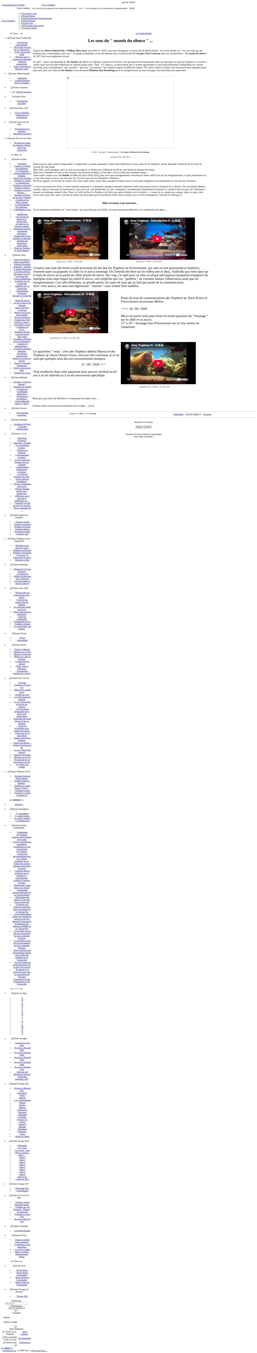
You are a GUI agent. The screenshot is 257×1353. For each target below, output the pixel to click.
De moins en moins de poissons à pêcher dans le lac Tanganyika (22, 146)
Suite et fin (22, 1177)
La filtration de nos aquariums (22, 1245)
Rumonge (22, 1112)
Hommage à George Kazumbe (22, 570)
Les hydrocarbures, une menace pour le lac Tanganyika (22, 274)
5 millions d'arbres (22, 624)
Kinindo (22, 1127)
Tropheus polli (22, 534)
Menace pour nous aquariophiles (22, 314)
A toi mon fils (22, 574)
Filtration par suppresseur (22, 242)
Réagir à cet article (143, 427)
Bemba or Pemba (22, 188)
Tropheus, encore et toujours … (22, 191)
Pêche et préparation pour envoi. (22, 485)
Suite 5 (22, 1165)
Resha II (22, 1124)
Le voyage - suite (22, 1150)
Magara (22, 1107)
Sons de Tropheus (23, 92)
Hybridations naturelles (22, 102)
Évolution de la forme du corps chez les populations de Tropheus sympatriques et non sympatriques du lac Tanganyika (21, 977)
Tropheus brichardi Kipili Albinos (22, 777)
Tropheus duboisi (22, 529)
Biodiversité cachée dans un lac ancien (22, 886)
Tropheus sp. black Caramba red (22, 794)
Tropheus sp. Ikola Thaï (22, 1215)
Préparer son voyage (22, 652)
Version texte (24, 1342)
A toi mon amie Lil (22, 581)
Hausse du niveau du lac (22, 746)
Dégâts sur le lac (22, 695)
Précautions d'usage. (22, 229)
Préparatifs (22, 1145)
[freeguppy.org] (9, 1350)
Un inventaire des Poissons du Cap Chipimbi (22, 462)
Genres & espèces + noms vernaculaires (22, 260)
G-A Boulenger (22, 171)
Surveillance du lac (22, 325)
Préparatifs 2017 (22, 1188)
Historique (22, 164)
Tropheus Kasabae (22, 532)
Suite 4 (22, 1162)
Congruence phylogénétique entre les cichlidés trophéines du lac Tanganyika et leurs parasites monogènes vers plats (22, 861)
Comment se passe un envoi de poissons (22, 504)
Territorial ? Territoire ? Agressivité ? (21, 295)
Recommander (24, 1338)
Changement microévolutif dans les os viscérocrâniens (22, 892)
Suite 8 (22, 1172)
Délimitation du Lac (22, 621)
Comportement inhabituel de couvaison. (22, 469)
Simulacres (22, 78)
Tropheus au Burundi (22, 185)
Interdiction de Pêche (22, 134)
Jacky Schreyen (22, 579)
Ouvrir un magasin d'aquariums (22, 364)
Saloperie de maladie (22, 387)
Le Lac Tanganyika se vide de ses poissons (22, 704)
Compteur (16, 1313)
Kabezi (22, 1103)
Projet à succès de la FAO (22, 369)
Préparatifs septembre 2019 (22, 1078)
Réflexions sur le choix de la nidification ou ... (22, 498)
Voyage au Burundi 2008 (22, 1063)
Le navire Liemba (22, 1249)
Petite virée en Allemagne (22, 667)
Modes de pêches (22, 300)
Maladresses (22, 214)
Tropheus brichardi (22, 527)
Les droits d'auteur (22, 1231)
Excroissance (22, 389)
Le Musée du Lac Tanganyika (22, 282)
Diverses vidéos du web (22, 1220)
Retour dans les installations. (22, 480)
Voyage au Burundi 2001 (22, 1049)
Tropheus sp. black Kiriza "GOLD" (22, 787)
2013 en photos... (22, 1153)
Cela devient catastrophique (22, 43)
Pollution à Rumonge (22, 553)
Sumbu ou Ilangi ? (22, 322)
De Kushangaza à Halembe (22, 130)
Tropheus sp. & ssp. (22, 373)
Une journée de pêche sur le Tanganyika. (22, 219)
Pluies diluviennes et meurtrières (22, 613)
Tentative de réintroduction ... (22, 345)
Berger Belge (22, 1270)
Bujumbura (22, 1093)
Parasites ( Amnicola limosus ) (22, 383)
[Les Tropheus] (61, 5)
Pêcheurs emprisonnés (21, 63)
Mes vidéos (22, 337)
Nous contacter (24, 1333)
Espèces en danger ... (22, 743)
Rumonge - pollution (22, 267)
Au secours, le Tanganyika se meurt (22, 556)
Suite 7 (22, 1170)
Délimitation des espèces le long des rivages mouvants (22, 899)
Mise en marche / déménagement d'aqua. (22, 1254)
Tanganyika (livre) (22, 320)
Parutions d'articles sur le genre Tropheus (22, 196)
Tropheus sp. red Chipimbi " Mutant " (22, 1208)
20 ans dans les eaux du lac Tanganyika (22, 48)
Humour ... (19, 804)
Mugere (22, 1098)
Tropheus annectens (22, 524)
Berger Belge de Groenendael (22, 1278)
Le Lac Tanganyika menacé (22, 751)
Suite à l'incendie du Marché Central (22, 67)
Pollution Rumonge (22, 264)
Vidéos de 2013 (22, 1179)
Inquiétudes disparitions (22, 232)
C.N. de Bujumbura (22, 1100)
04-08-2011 (22, 1110)
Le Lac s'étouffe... (22, 113)
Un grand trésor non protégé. (22, 627)
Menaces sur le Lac (22, 757)
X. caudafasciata (22, 821)
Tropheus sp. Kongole (22, 451)
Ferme (22, 638)
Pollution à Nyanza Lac (22, 686)
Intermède (22, 1115)
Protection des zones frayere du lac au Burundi (22, 721)
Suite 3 (22, 1160)
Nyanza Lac (22, 1119)
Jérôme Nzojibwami (22, 576)
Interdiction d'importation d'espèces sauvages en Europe (21, 357)
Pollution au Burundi (22, 550)
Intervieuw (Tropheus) (22, 439)
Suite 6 (22, 1167)
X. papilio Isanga (22, 816)
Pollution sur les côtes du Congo (22, 546)
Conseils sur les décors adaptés (22, 201)
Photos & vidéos (22, 1136)
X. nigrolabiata (22, 813)
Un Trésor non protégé (22, 765)
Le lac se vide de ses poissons (22, 304)
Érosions (22, 683)
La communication (144, 33)
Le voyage (22, 1148)
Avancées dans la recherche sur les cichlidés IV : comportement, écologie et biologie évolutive (22, 877)
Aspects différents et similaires (22, 174)
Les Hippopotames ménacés (22, 698)
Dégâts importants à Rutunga (22, 739)
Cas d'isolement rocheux (22, 446)
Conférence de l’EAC (22, 328)
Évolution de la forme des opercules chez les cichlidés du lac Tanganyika (21, 908)
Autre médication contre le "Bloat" (22, 402)
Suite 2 (22, 1157)
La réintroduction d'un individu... (22, 206)
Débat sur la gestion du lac (22, 691)
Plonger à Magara (22, 649)
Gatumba (22, 1117)
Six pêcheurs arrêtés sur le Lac (22, 608)
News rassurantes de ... (22, 509)
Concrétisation (22, 1191)
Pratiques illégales (22, 332)
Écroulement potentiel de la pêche (21, 672)
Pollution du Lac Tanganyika (22, 287)
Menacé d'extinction (22, 654)
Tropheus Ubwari (22, 790)
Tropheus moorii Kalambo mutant (22, 1203)
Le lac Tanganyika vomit (22, 53)
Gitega (22, 1122)
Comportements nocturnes (22, 456)
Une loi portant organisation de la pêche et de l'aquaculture (21, 713)
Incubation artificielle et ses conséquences (22, 340)
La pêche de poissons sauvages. (22, 475)
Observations (22, 246)
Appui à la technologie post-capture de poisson (22, 728)
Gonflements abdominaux (22, 392)
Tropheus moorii (22, 522)
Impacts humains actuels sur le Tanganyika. (22, 491)
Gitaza (22, 1134)
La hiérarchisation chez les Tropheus (22, 81)
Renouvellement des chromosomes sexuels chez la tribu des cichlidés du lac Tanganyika (22, 955)
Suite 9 (22, 1174)
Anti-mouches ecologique (22, 414)
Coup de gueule (22, 334)
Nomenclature (22, 291)
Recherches (16, 1301)
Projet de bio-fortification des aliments (21, 602)
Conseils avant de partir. (22, 1044)
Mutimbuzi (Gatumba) (22, 1130)
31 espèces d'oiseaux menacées (22, 350)
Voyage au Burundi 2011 (22, 1089)
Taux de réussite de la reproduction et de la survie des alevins (22, 964)
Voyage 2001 (22, 1296)
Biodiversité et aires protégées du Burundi (22, 237)
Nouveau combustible (22, 618)
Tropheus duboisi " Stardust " (22, 782)
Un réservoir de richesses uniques (21, 225)
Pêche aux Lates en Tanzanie (22, 658)
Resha (22, 1095)
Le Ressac (22, 310)
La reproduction (22, 183)
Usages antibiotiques (22, 279)
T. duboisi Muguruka (22, 269)
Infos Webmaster (16, 1329)
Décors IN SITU (22, 308)
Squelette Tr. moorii (22, 181)
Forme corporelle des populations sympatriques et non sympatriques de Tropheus (22, 847)
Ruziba (22, 1105)
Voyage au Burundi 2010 (22, 1068)
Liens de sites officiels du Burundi (21, 1073)
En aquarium (22, 1212)
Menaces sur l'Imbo (22, 755)
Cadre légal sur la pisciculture (22, 734)
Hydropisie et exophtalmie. (22, 397)
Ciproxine (22, 427)
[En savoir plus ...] (39, 1350)
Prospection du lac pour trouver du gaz (22, 761)
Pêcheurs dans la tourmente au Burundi (22, 58)
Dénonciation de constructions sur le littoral (22, 595)
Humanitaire (22, 640)
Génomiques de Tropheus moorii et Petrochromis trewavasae (21, 836)
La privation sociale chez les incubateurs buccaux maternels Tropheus (22, 934)
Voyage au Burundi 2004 (22, 1054)
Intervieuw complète (22, 443)
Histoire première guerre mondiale (22, 1241)
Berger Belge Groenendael (22, 1274)
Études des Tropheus (22, 178)
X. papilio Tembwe (22, 818)
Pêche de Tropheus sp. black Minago (22, 249)
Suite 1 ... (22, 1155)
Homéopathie (22, 429)
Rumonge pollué (22, 560)
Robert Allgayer (22, 583)
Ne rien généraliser (22, 317)
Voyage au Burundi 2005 (22, 1058)
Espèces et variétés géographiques (22, 167)
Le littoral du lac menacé (22, 662)
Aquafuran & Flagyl (22, 424)
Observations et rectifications (22, 116)
